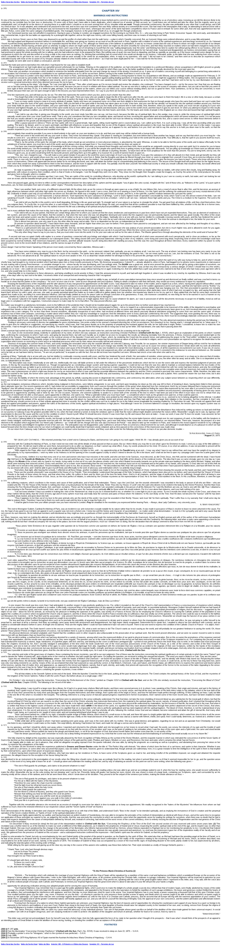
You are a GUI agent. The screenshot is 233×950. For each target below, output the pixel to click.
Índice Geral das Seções (10, 2)
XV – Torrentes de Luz (105, 2)
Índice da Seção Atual (29, 2)
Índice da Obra (44, 2)
